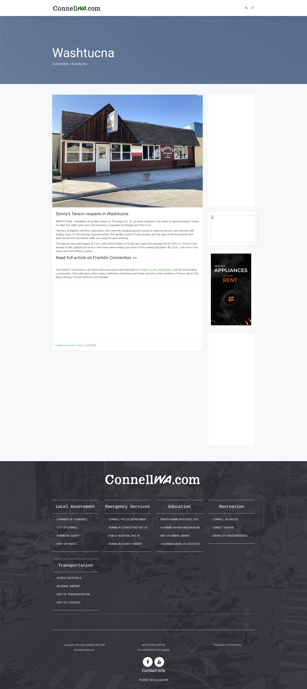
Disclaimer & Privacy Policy (227, 645)
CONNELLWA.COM (95, 645)
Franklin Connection (65, 345)
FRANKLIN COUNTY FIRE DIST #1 (128, 527)
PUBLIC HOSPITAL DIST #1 (124, 535)
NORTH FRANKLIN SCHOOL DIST (180, 519)
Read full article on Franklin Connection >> (96, 257)
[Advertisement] (127, 311)
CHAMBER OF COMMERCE (72, 519)
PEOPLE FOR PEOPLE (69, 578)
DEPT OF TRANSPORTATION (73, 594)
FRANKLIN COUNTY (68, 535)
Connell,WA (60, 64)
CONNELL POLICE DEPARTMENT (127, 519)
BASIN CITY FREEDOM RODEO (230, 535)
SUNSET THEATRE (223, 527)
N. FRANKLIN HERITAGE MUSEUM (180, 527)
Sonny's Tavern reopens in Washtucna (92, 213)
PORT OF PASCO (66, 544)
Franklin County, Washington (155, 269)
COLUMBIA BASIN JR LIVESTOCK (180, 544)
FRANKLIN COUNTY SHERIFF (125, 544)
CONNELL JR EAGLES (225, 519)
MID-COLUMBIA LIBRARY (175, 535)
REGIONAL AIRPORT (68, 586)
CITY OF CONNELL (67, 527)
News (80, 345)
